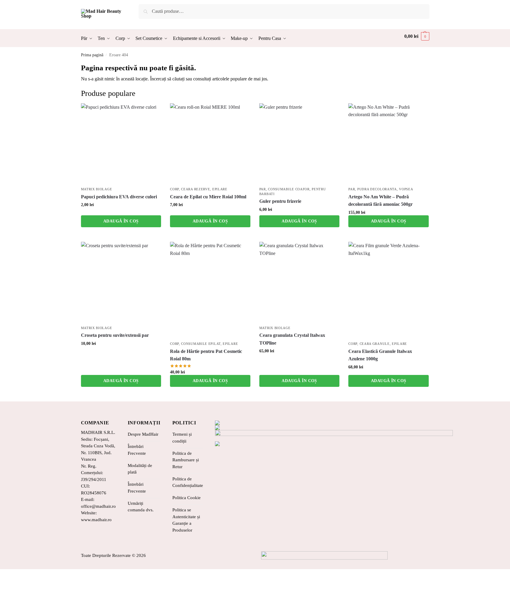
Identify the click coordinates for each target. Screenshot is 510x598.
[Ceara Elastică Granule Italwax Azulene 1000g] (388, 290)
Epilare (219, 189)
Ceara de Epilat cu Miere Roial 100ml (208, 196)
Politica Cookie (186, 497)
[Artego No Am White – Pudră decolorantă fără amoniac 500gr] (388, 143)
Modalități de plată (140, 469)
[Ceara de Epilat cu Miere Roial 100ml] (210, 143)
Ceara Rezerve (195, 189)
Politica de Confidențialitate (187, 482)
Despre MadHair (143, 434)
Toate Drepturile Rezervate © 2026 (113, 555)
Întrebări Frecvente (137, 450)
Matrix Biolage (96, 189)
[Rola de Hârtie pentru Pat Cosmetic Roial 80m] (210, 290)
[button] (416, 36)
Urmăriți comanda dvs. (141, 507)
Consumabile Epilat (201, 343)
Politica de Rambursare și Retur (185, 460)
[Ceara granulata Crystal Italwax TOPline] (299, 282)
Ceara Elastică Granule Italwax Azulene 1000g (380, 355)
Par (262, 189)
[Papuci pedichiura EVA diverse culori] (121, 143)
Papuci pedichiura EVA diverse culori (119, 196)
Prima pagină (92, 55)
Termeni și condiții (182, 437)
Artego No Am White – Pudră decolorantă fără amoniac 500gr (380, 200)
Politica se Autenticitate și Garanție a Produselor (186, 519)
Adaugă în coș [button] (120, 221)
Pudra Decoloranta (377, 189)
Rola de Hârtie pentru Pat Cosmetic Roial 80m (206, 355)
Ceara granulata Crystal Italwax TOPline (292, 339)
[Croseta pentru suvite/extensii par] (121, 282)
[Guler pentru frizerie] (299, 143)
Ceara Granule (375, 343)
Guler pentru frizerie (280, 201)
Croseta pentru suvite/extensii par (115, 335)
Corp (174, 189)
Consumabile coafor (289, 189)
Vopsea (406, 189)
